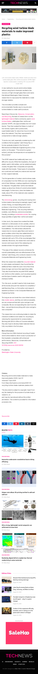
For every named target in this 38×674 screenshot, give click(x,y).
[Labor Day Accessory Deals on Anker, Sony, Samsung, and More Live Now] (6, 589)
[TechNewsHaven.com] (19, 3)
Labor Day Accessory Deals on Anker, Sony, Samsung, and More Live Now (23, 588)
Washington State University (11, 352)
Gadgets (18, 661)
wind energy (8, 200)
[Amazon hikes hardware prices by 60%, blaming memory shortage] (6, 580)
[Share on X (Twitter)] (17, 42)
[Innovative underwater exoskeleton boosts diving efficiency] (19, 444)
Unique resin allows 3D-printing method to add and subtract (18, 493)
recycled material (29, 262)
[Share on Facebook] (7, 42)
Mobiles (31, 661)
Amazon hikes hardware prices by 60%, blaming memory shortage (24, 579)
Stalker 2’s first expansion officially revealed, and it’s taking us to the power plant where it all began (23, 610)
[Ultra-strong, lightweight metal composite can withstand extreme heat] (19, 510)
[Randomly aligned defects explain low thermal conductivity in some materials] (19, 543)
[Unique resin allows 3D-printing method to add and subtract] (19, 477)
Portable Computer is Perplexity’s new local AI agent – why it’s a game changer (24, 599)
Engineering (6, 24)
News (15, 664)
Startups (21, 664)
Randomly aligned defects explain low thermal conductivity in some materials (17, 559)
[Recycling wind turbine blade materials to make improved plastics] (19, 58)
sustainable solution (21, 214)
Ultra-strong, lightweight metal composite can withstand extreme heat (17, 526)
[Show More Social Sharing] (34, 42)
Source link (5, 416)
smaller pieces (9, 300)
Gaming (24, 661)
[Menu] (3, 3)
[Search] (35, 3)
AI (2, 661)
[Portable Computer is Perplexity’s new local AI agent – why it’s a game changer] (6, 599)
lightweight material (8, 119)
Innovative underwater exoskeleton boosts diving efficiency (18, 460)
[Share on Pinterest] (27, 42)
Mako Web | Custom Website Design (25, 668)
